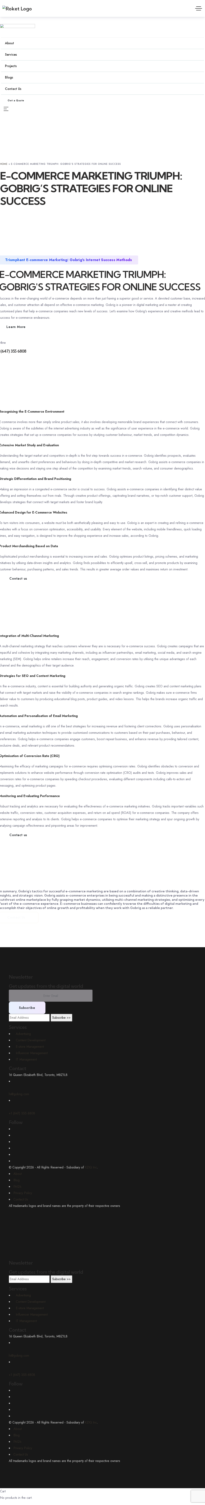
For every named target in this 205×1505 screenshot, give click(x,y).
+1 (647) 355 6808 (22, 1374)
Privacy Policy (22, 1193)
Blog (16, 1180)
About (17, 1173)
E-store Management (30, 1308)
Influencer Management (32, 1314)
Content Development (30, 1301)
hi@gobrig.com (19, 1355)
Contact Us (20, 1199)
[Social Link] (14, 1129)
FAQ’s (17, 1186)
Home (4, 164)
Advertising (23, 1295)
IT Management (26, 1321)
